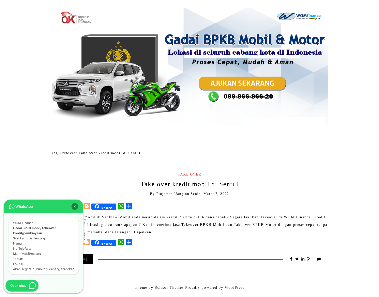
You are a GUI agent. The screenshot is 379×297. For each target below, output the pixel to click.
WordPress (234, 287)
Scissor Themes (169, 287)
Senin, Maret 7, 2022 (210, 194)
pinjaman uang (170, 194)
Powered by (84, 230)
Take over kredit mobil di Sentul (189, 184)
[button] (74, 206)
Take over (189, 174)
